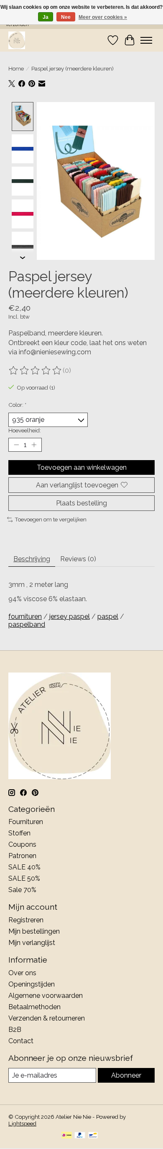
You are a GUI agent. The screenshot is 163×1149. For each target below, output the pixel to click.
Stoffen (19, 833)
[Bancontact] (93, 1136)
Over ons (22, 973)
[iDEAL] (66, 1136)
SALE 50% (24, 878)
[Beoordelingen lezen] (35, 371)
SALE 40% (24, 867)
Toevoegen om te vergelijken (51, 519)
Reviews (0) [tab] (78, 559)
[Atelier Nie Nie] (16, 40)
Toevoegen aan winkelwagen (82, 467)
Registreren (25, 920)
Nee (66, 17)
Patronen (22, 856)
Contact (20, 1041)
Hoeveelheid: (24, 430)
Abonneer (126, 1075)
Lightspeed (22, 1123)
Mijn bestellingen (34, 931)
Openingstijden (31, 984)
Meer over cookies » (103, 17)
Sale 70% (22, 890)
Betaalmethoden (34, 1007)
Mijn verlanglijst (31, 943)
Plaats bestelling (81, 503)
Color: (17, 404)
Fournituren (25, 822)
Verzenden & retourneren (46, 1018)
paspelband (26, 624)
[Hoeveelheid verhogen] (33, 444)
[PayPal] (79, 1136)
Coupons (22, 844)
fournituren (25, 616)
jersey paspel (69, 616)
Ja (45, 17)
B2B (14, 1030)
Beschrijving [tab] (31, 559)
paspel (107, 616)
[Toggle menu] (146, 40)
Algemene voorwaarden (45, 996)
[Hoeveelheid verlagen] (16, 444)
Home (16, 68)
